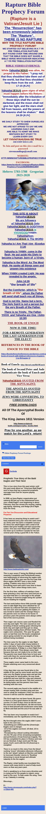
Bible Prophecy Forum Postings (18, 453)
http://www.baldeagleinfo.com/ (16, 569)
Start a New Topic (8, 458)
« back (4, 808)
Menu (6, 444)
